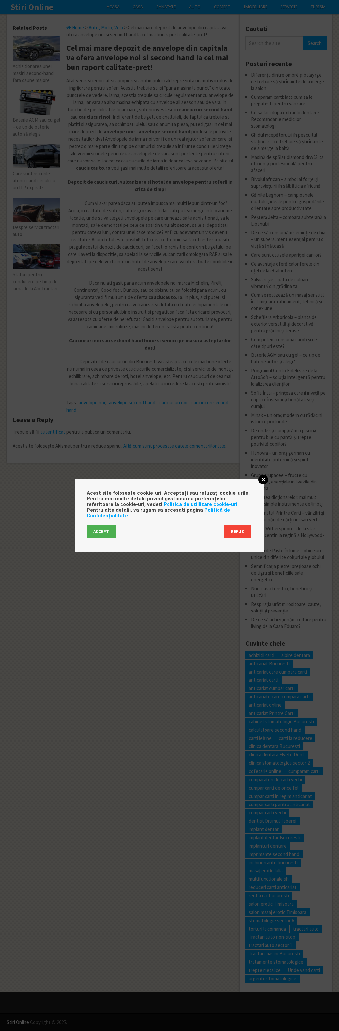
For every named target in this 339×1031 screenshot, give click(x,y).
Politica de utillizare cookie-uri (200, 504)
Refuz (237, 531)
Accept (101, 531)
